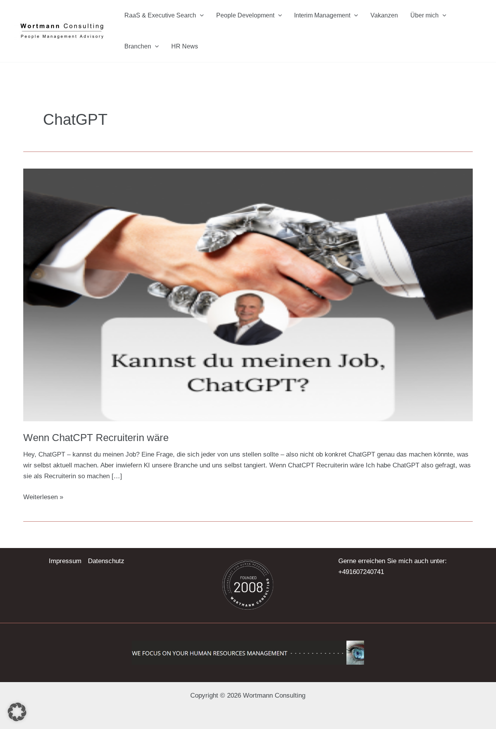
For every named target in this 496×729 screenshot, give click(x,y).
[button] (200, 15)
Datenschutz (106, 561)
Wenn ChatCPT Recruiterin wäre (96, 437)
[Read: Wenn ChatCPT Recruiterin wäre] (248, 294)
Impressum (65, 561)
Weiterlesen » (43, 496)
